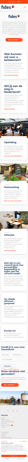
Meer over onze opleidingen (13, 156)
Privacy (3, 436)
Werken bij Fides (6, 425)
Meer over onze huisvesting (13, 201)
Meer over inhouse (10, 250)
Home (3, 418)
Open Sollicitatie (9, 385)
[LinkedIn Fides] (17, 411)
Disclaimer (4, 434)
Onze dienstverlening (7, 421)
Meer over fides (13, 40)
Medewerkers (5, 420)
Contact (3, 427)
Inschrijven (7, 366)
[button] (19, 2)
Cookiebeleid (5, 432)
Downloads (11, 2)
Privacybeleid (23, 441)
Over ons (3, 423)
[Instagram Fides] (12, 411)
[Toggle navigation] (25, 7)
